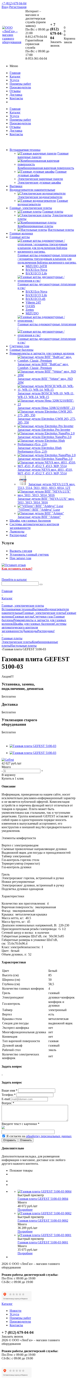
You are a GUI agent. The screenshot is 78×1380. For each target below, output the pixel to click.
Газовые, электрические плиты (31, 208)
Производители (20, 87)
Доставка (16, 94)
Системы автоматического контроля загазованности (34, 627)
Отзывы (15, 91)
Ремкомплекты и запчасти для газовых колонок (42, 353)
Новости (15, 1310)
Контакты (16, 98)
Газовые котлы (20, 237)
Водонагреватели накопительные (32, 189)
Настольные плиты (23, 645)
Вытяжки (16, 186)
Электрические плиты (17, 642)
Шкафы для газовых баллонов (30, 520)
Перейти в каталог (14, 579)
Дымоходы (17, 531)
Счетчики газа (19, 346)
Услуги (14, 80)
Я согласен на (39, 1136)
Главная (15, 73)
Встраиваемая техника (25, 149)
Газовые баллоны (21, 349)
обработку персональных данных (49, 1136)
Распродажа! (18, 535)
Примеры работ (20, 83)
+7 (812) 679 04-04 (14, 3)
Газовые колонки (21, 233)
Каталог (15, 76)
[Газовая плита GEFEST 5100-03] (33, 746)
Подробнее (25, 1209)
